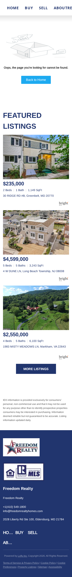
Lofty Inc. (22, 555)
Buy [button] (29, 7)
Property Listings (27, 567)
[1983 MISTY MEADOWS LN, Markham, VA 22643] (36, 308)
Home (13, 7)
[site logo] (21, 448)
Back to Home (36, 79)
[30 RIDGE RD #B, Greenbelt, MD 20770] (36, 157)
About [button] (60, 7)
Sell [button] (43, 7)
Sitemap (42, 567)
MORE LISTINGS (36, 369)
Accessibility (55, 567)
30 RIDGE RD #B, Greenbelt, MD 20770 (28, 195)
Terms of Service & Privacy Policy (21, 563)
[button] (9, 533)
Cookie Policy (48, 563)
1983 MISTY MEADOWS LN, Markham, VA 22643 (34, 346)
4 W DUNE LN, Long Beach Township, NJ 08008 (33, 271)
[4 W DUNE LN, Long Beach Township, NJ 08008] (36, 232)
